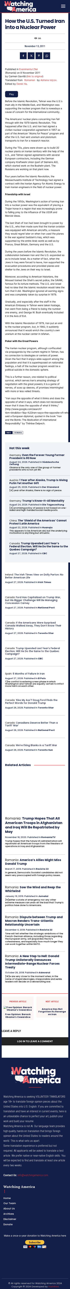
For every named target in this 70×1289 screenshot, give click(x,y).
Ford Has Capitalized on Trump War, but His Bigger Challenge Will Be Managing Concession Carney (33, 600)
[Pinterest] (39, 55)
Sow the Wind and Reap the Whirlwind (33, 889)
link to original (34, 76)
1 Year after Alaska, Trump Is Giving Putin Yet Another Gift (38, 481)
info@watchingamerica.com (33, 1175)
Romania (18, 433)
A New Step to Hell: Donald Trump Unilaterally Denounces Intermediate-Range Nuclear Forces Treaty (32, 961)
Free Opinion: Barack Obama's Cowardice (18, 1015)
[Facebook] (23, 55)
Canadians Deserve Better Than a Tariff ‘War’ (31, 724)
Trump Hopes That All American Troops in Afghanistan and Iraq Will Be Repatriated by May (33, 825)
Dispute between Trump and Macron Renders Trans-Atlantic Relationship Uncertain (34, 921)
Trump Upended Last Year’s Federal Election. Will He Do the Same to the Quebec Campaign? (38, 546)
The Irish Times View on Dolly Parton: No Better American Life (34, 576)
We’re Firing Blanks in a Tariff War (36, 745)
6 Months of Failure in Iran (29, 673)
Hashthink (53, 1286)
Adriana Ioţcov (48, 80)
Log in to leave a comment (35, 1041)
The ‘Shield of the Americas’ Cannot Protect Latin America (38, 522)
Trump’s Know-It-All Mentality (43, 501)
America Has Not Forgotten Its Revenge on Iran (52, 1012)
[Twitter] (31, 55)
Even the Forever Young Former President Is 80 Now (37, 456)
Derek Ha (21, 83)
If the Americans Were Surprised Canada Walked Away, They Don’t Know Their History (33, 625)
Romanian (29, 80)
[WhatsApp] (46, 55)
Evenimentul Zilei (28, 69)
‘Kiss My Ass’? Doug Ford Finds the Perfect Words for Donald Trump (31, 701)
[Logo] (28, 6)
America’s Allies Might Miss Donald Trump (33, 862)
